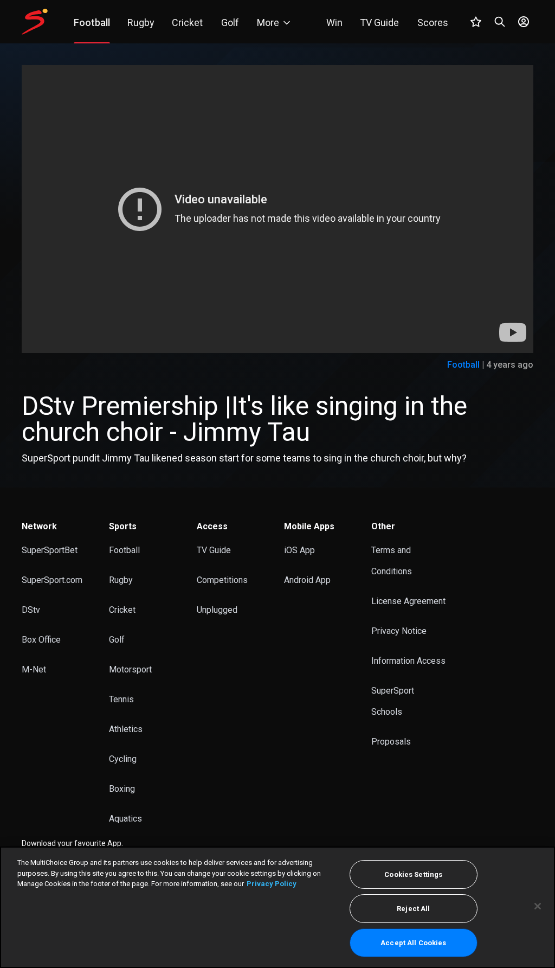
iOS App (299, 550)
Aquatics (125, 818)
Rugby (121, 580)
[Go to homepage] (35, 22)
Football (463, 365)
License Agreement (408, 601)
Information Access (408, 661)
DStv (31, 610)
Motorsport (130, 669)
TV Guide (214, 550)
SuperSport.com (52, 580)
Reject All (413, 909)
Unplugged (217, 610)
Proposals (391, 741)
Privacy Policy (271, 884)
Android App (307, 580)
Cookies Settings (413, 874)
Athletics (126, 729)
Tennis (121, 699)
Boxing (122, 789)
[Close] (538, 906)
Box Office (41, 639)
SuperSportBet (50, 550)
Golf (117, 639)
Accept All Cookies (413, 943)
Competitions (222, 580)
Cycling (123, 759)
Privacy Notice (399, 631)
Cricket (122, 610)
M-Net (34, 669)
